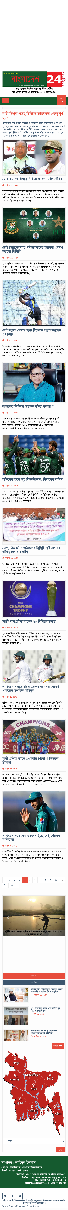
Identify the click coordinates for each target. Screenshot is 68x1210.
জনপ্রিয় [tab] (34, 976)
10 (56, 880)
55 (5, 885)
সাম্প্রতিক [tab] (34, 982)
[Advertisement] (34, 37)
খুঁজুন (60, 1149)
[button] (7, 916)
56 (11, 885)
